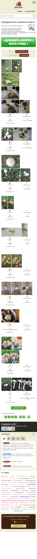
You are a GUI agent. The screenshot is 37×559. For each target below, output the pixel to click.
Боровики (31, 484)
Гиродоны (24, 494)
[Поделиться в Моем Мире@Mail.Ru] (13, 428)
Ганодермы (14, 490)
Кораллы (24, 507)
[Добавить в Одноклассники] (9, 428)
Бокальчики (32, 482)
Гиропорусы (32, 494)
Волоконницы (30, 486)
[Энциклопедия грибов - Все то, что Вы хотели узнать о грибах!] (18, 5)
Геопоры (33, 490)
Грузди (27, 498)
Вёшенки (32, 488)
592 (29, 417)
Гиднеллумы (31, 492)
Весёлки (15, 486)
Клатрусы (33, 505)
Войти (20, 11)
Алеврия (12, 476)
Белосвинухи (18, 480)
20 (24, 417)
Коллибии (10, 507)
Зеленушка (33, 503)
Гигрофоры (6, 492)
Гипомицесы (16, 494)
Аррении (33, 476)
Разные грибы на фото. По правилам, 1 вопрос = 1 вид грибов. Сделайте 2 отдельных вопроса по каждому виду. (18, 455)
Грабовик (15, 498)
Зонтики (5, 505)
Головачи (33, 496)
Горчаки (3, 498)
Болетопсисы (13, 484)
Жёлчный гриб (14, 503)
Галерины (4, 490)
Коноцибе (18, 507)
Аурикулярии (25, 478)
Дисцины (33, 498)
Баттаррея (33, 478)
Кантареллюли (19, 505)
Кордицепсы (32, 507)
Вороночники (20, 488)
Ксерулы (24, 509)
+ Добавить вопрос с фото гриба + (18, 41)
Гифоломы (5, 496)
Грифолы (20, 498)
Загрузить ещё (18, 408)
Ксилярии (33, 509)
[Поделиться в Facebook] (6, 428)
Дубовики (33, 501)
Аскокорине (4, 478)
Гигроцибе (19, 492)
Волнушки (22, 486)
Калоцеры (12, 505)
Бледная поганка (16, 482)
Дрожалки (25, 501)
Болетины (4, 484)
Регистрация (31, 11)
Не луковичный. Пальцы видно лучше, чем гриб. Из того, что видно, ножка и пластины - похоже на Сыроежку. (18, 467)
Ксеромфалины (15, 509)
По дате (12, 51)
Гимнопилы (5, 494)
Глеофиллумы (14, 496)
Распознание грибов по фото (17, 516)
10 (20, 417)
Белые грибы (6, 482)
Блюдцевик (24, 482)
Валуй (10, 486)
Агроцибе (4, 476)
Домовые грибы (16, 501)
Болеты (22, 484)
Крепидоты (5, 509)
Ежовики (5, 502)
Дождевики (5, 500)
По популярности (21, 51)
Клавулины (26, 505)
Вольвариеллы (6, 488)
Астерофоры (12, 478)
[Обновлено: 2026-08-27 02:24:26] (33, 434)
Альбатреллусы (22, 476)
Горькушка (9, 498)
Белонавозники (6, 480)
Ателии (18, 478)
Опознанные (24, 55)
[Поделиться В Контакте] (3, 428)
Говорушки (24, 496)
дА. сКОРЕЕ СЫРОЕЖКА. (17, 461)
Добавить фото (18, 526)
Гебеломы (24, 490)
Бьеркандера (5, 486)
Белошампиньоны (30, 480)
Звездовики (24, 503)
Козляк (3, 507)
